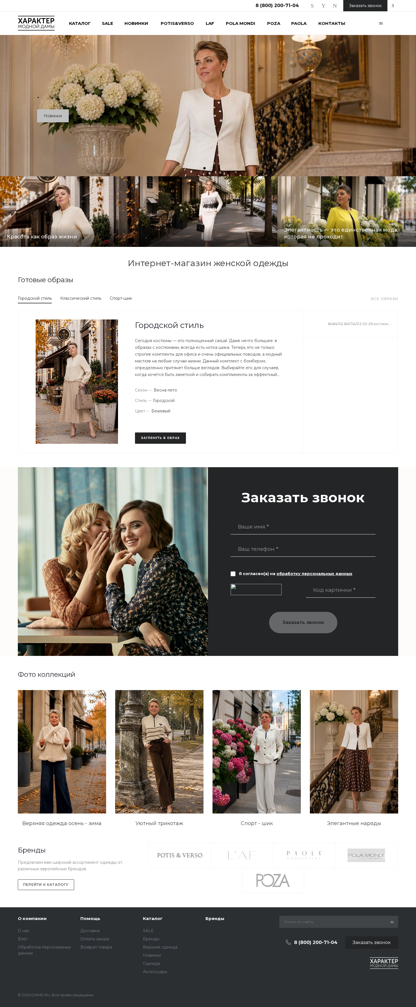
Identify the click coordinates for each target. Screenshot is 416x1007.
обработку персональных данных (314, 573)
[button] (204, 168)
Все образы (384, 299)
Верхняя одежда (160, 947)
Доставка (90, 930)
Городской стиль (35, 298)
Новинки (53, 115)
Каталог (152, 918)
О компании (32, 918)
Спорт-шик (121, 298)
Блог (22, 938)
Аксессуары (155, 971)
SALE (148, 930)
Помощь (90, 918)
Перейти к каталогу (46, 884)
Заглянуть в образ (160, 438)
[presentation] (387, 87)
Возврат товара (96, 947)
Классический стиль (80, 298)
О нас (23, 930)
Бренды (151, 938)
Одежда (151, 963)
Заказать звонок (303, 622)
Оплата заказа (94, 938)
